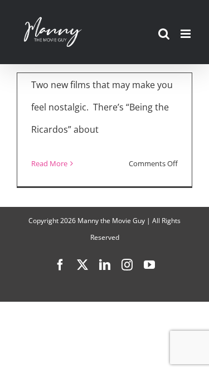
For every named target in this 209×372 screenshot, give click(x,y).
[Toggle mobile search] (163, 34)
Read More (49, 163)
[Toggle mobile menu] (186, 34)
